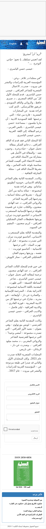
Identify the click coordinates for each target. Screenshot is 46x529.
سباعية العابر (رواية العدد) (33, 511)
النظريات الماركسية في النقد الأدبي (29, 514)
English (12, 43)
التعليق (37, 412)
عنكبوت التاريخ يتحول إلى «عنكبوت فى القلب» (25, 504)
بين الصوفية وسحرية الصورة (32, 500)
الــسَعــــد (38, 507)
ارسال (35, 438)
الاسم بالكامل (34, 385)
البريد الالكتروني (33, 394)
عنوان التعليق (34, 403)
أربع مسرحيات (37, 518)
